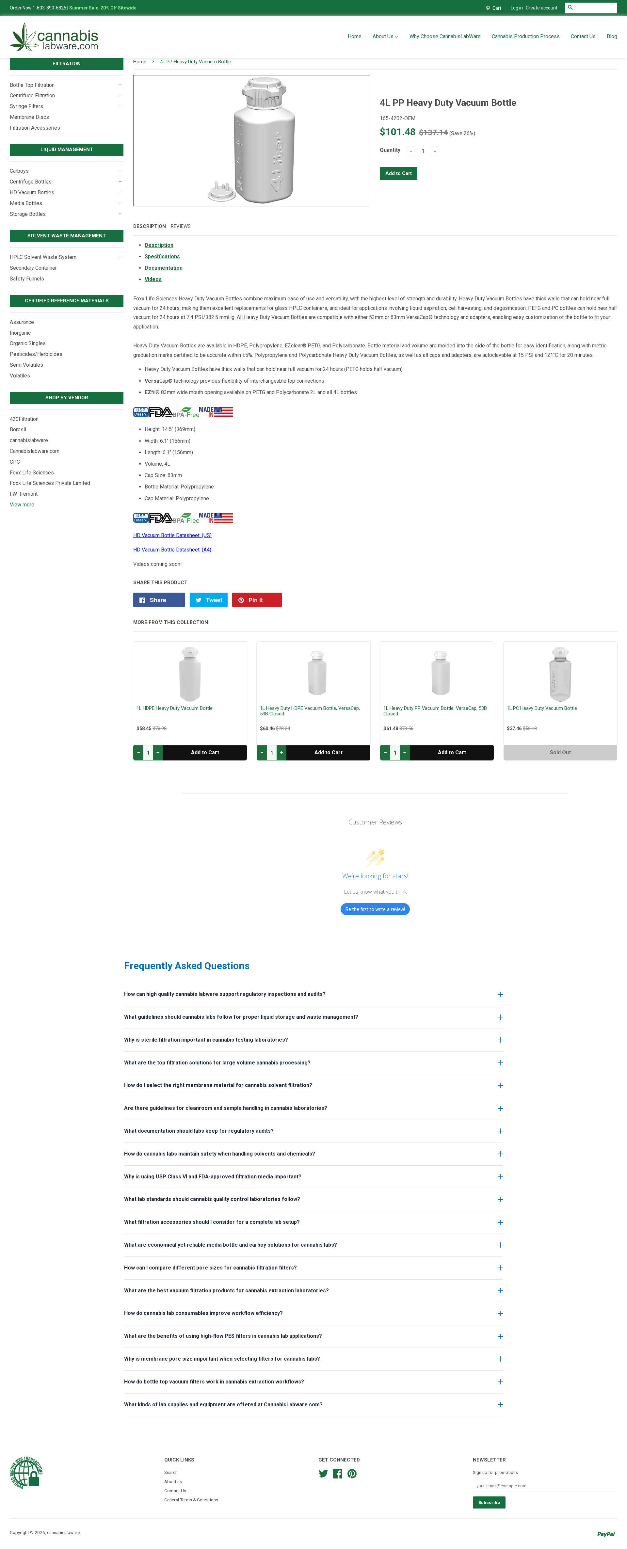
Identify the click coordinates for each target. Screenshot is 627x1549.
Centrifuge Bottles (31, 182)
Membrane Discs (29, 117)
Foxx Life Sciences (32, 473)
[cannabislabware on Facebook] (338, 1473)
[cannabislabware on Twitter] (323, 1473)
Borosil (18, 429)
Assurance (22, 322)
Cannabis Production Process (526, 36)
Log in (517, 7)
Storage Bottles (28, 214)
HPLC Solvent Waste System (43, 257)
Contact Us (583, 36)
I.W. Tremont (24, 494)
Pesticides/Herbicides (36, 354)
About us (173, 1481)
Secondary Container (33, 268)
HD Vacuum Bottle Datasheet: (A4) (172, 550)
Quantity (390, 150)
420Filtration (24, 419)
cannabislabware (29, 440)
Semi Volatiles (26, 365)
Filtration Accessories (35, 128)
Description (149, 226)
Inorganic (20, 333)
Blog (612, 36)
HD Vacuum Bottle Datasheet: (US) (172, 535)
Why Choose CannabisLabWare (445, 36)
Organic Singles (28, 343)
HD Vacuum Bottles (32, 192)
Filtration (67, 64)
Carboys (19, 171)
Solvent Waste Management (66, 236)
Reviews (181, 226)
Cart (496, 8)
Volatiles (20, 376)
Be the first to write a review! (375, 909)
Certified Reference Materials (67, 301)
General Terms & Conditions (191, 1499)
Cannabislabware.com (34, 451)
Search (171, 1472)
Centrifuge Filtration (32, 95)
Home (355, 36)
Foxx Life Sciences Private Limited (50, 483)
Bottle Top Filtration (32, 85)
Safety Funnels (27, 279)
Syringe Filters (26, 106)
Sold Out (560, 752)
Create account (541, 7)
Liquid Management (66, 149)
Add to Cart (205, 752)
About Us (384, 36)
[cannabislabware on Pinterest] (352, 1473)
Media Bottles (26, 203)
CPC (15, 462)
